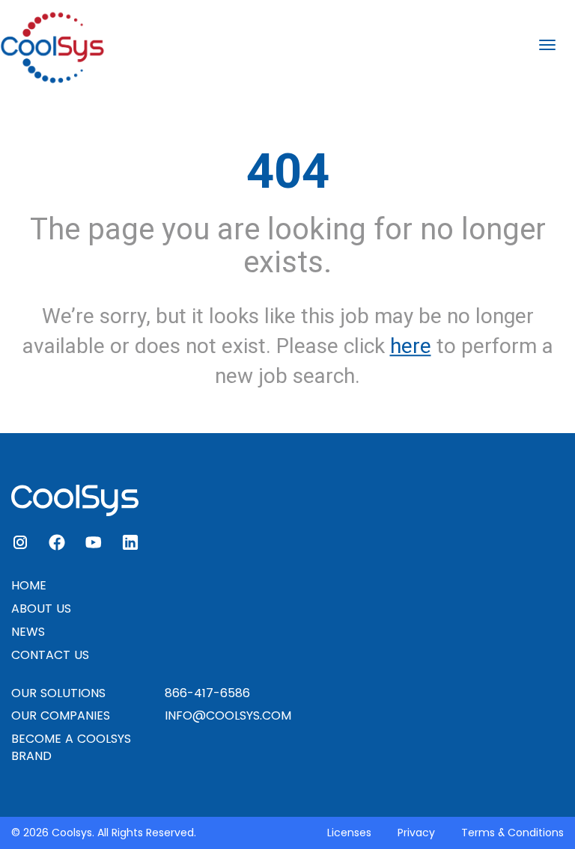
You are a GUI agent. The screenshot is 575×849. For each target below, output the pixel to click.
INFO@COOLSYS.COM (228, 715)
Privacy (416, 832)
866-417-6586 (207, 693)
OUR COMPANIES (60, 715)
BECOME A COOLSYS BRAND (71, 747)
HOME (28, 585)
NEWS (28, 631)
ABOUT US (41, 608)
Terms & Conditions (512, 832)
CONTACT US (50, 654)
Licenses (349, 832)
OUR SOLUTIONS (58, 693)
